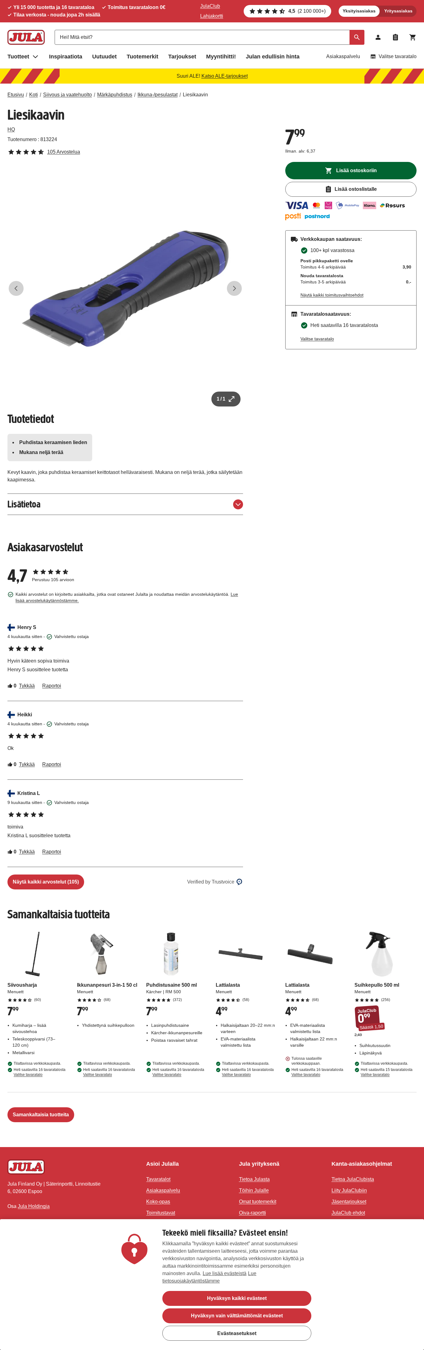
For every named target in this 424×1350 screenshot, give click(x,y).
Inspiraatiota (65, 56)
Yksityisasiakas (359, 10)
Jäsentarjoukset (349, 1201)
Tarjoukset (182, 56)
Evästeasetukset (236, 1333)
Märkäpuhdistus (114, 94)
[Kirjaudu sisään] (378, 37)
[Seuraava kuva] (234, 288)
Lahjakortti (211, 16)
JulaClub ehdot (348, 1212)
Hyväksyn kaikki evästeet (237, 1298)
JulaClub (210, 6)
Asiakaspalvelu (343, 56)
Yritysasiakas (398, 10)
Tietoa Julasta (254, 1179)
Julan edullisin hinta (273, 56)
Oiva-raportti (252, 1212)
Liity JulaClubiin (349, 1190)
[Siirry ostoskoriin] (412, 37)
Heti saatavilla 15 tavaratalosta (387, 1072)
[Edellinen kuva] (16, 288)
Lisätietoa (23, 504)
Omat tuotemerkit (257, 1201)
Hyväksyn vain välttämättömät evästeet (237, 1315)
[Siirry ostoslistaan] (395, 37)
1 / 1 (221, 399)
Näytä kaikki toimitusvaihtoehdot (331, 294)
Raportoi (51, 685)
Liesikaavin (195, 94)
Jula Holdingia (34, 1206)
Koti (33, 94)
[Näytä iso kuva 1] (125, 288)
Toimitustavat (160, 1212)
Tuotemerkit (142, 56)
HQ (11, 129)
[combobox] (209, 37)
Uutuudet (104, 56)
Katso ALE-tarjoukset (224, 76)
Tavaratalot (158, 1179)
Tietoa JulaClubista (353, 1179)
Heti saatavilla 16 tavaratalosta (39, 1072)
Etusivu (15, 94)
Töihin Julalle (254, 1190)
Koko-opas (158, 1201)
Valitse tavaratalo (398, 56)
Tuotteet (18, 56)
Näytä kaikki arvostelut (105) (46, 881)
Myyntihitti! (221, 56)
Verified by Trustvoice (210, 881)
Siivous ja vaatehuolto (67, 94)
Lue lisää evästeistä (224, 1273)
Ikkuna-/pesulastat (158, 94)
